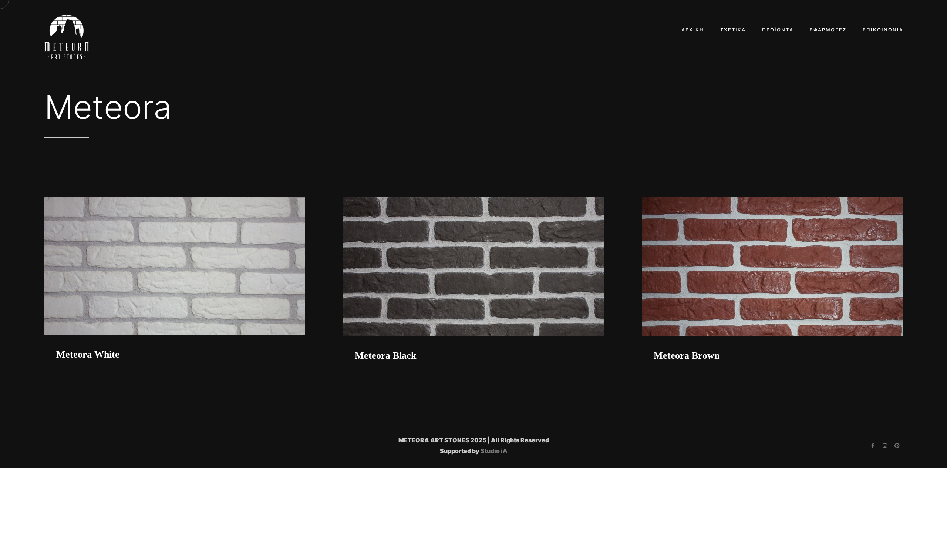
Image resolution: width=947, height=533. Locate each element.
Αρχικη (692, 30)
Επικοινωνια (883, 30)
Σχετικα (733, 30)
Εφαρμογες (828, 30)
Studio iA (494, 451)
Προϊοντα (777, 30)
